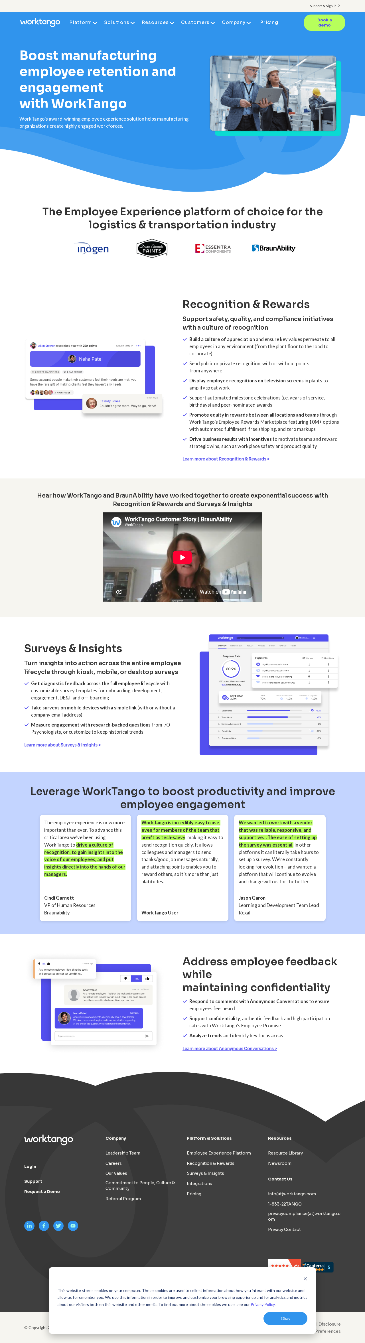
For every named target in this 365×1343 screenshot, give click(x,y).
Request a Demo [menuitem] (42, 1191)
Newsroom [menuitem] (279, 1163)
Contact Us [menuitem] (280, 1179)
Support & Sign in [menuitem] (323, 6)
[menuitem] (318, 1331)
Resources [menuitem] (155, 22)
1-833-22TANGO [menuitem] (285, 1204)
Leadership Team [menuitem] (123, 1153)
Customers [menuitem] (195, 22)
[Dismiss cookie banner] (305, 1279)
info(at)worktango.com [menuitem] (292, 1193)
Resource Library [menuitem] (285, 1153)
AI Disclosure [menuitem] (327, 1324)
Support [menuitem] (33, 1181)
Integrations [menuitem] (199, 1183)
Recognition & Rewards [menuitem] (210, 1163)
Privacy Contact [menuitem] (284, 1229)
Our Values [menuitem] (116, 1173)
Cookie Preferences (320, 1331)
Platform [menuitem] (80, 22)
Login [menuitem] (30, 1166)
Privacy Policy (263, 1304)
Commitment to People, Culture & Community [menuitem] (140, 1185)
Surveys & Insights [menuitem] (205, 1173)
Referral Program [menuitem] (123, 1198)
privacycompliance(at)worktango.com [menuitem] (304, 1216)
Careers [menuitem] (114, 1163)
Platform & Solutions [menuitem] (209, 1138)
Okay (285, 1318)
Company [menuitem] (234, 22)
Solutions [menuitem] (116, 22)
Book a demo (324, 22)
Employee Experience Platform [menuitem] (219, 1153)
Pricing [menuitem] (269, 22)
